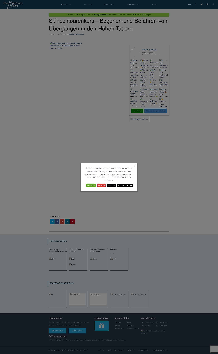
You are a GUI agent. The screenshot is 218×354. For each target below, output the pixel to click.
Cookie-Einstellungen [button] (125, 185)
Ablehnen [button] (101, 185)
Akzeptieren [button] (91, 185)
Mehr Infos (111, 185)
